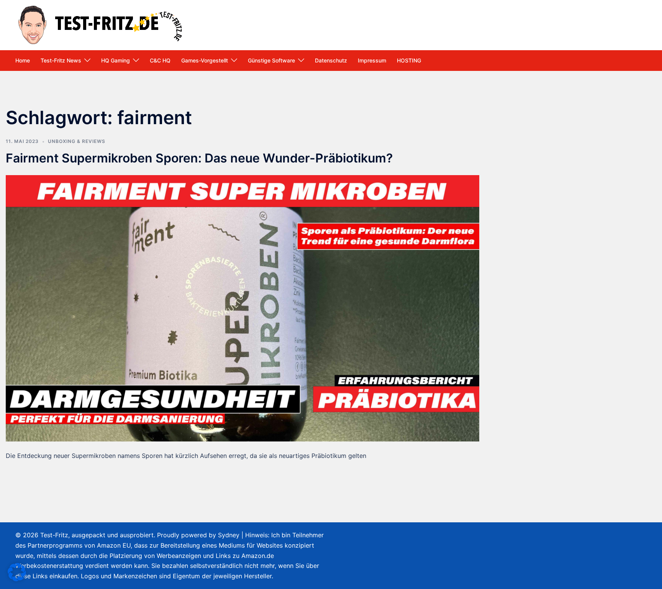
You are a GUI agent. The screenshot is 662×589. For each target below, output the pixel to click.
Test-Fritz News (61, 60)
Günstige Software (271, 60)
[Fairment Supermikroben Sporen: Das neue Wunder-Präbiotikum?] (242, 308)
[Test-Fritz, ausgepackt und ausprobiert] (101, 24)
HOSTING (409, 60)
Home (22, 60)
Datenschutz (331, 60)
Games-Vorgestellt (204, 60)
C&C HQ (160, 60)
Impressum (372, 60)
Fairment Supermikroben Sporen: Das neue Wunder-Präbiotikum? (199, 158)
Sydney (228, 535)
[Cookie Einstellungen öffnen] (17, 579)
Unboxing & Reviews (76, 141)
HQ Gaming (115, 60)
